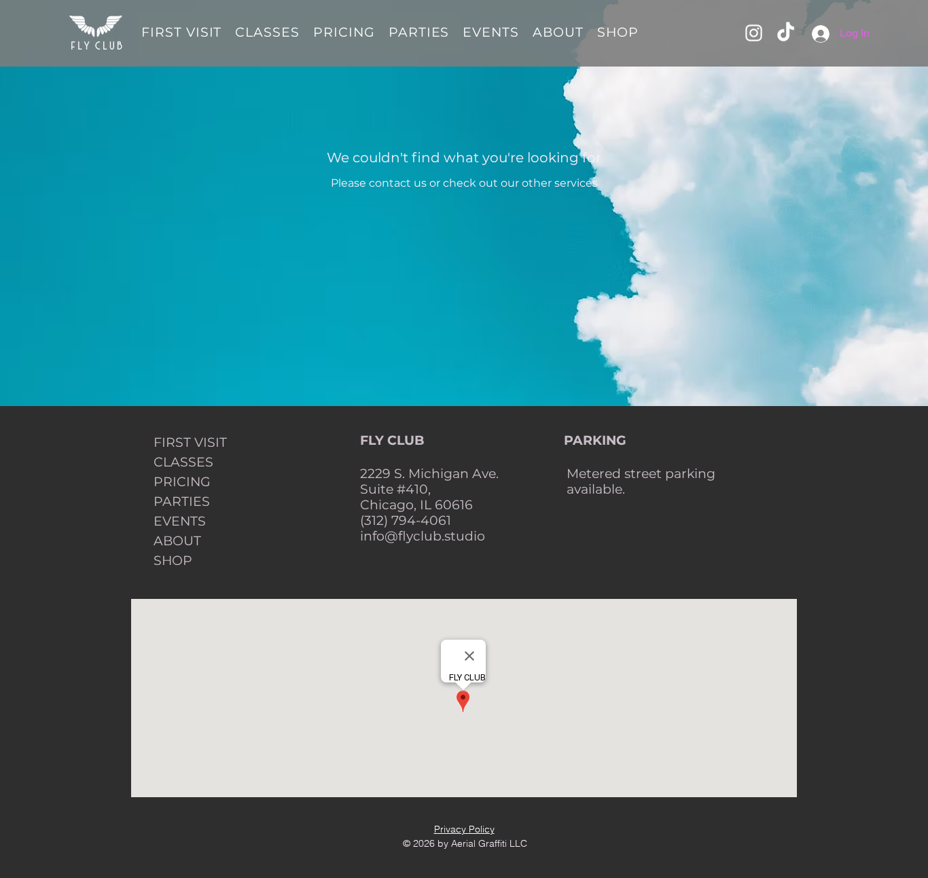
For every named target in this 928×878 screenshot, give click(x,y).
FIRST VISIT (190, 442)
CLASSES (183, 462)
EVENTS (180, 521)
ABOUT (177, 541)
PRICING (182, 482)
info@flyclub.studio (422, 536)
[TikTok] (785, 33)
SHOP (173, 560)
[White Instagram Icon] (754, 33)
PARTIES (182, 501)
